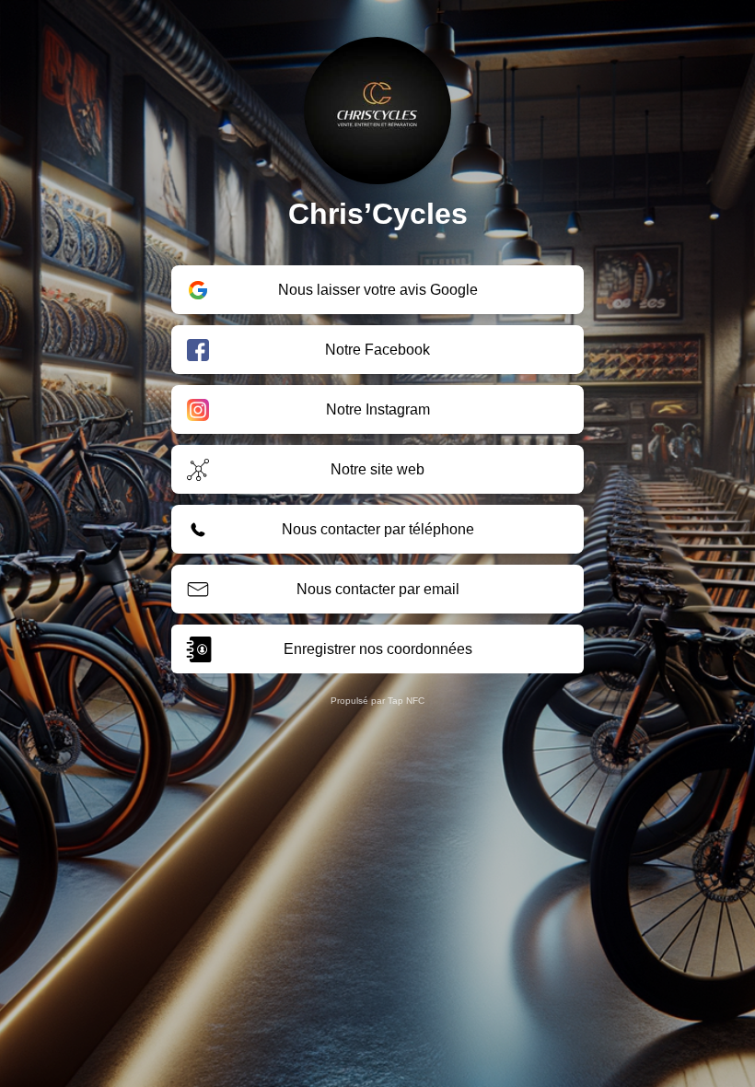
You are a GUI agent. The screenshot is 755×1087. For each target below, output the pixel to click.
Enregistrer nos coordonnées (378, 649)
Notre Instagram (378, 409)
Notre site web (377, 469)
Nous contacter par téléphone (378, 529)
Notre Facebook (377, 349)
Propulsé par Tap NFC (377, 700)
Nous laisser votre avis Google (378, 290)
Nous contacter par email (377, 589)
